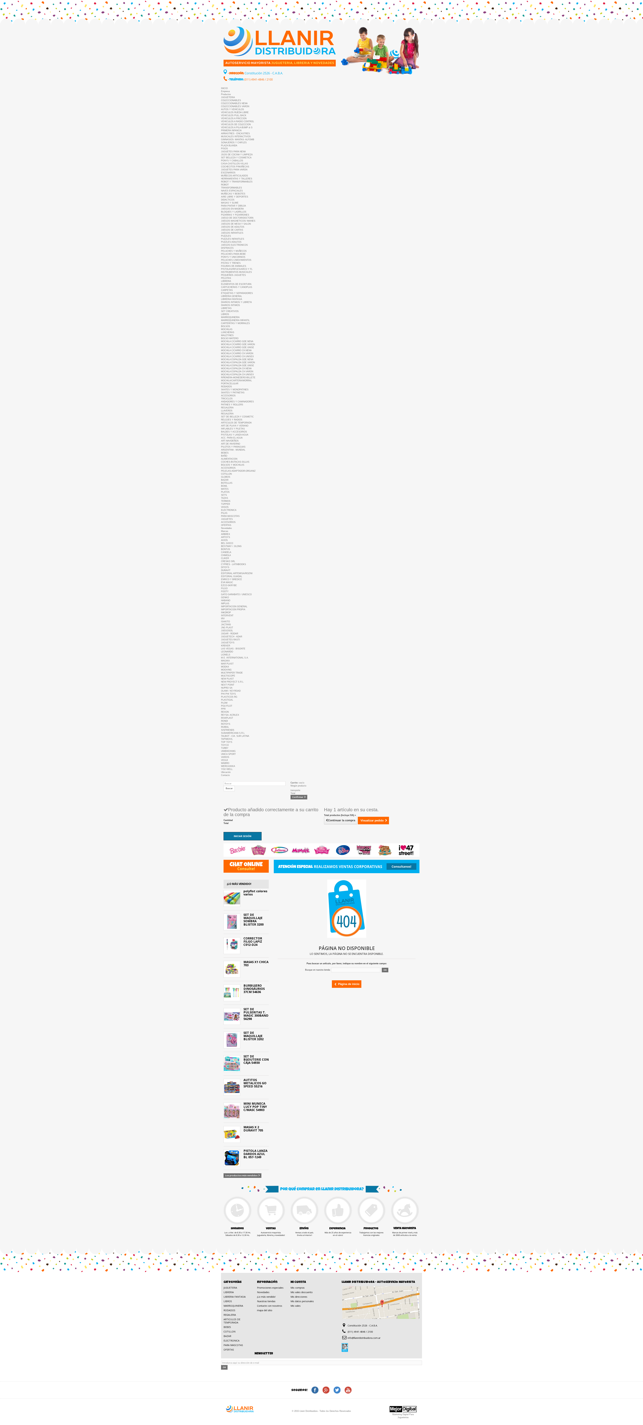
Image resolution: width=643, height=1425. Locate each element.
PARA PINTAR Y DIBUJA (233, 206)
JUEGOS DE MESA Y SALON (236, 224)
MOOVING (226, 669)
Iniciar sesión (242, 836)
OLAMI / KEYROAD (231, 691)
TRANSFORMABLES (231, 187)
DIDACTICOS (227, 200)
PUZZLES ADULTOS (231, 242)
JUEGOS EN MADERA (232, 209)
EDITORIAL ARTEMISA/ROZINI (237, 573)
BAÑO (224, 456)
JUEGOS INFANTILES (232, 233)
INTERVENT (227, 615)
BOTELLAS (226, 483)
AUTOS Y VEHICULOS (232, 109)
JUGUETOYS (227, 642)
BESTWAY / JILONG (231, 546)
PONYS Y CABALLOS (232, 160)
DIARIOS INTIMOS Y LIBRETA (236, 302)
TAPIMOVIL (227, 739)
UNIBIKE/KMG (228, 751)
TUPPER (225, 504)
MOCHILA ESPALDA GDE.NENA (237, 359)
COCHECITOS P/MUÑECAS (235, 166)
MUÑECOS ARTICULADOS (234, 175)
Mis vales (296, 1305)
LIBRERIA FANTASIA (231, 299)
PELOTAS (226, 278)
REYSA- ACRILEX (230, 715)
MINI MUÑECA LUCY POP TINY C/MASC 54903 (255, 1106)
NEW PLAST (227, 679)
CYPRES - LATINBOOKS (233, 564)
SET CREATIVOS (230, 311)
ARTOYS (225, 537)
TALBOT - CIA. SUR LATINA (235, 736)
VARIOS (225, 757)
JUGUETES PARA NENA (233, 151)
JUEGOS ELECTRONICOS (234, 245)
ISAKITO (225, 621)
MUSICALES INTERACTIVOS (236, 136)
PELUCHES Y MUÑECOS (234, 251)
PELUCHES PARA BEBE (233, 254)
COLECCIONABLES (231, 100)
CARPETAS (227, 290)
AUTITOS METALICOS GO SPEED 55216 (254, 1083)
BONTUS (225, 549)
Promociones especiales (270, 1287)
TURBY (224, 748)
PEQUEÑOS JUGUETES (233, 275)
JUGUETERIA (228, 97)
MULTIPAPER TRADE (232, 672)
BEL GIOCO (227, 543)
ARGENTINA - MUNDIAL (233, 450)
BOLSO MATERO (229, 338)
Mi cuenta (298, 1282)
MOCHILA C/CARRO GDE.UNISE (237, 347)
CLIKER (225, 558)
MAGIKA (225, 660)
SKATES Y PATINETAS (232, 392)
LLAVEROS (226, 410)
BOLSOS (225, 326)
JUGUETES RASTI (230, 639)
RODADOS (226, 386)
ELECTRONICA (228, 510)
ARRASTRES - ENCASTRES (235, 133)
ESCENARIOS (228, 172)
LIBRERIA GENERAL (231, 296)
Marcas (224, 531)
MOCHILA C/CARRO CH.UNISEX (237, 356)
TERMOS (225, 501)
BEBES (225, 453)
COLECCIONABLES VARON (235, 106)
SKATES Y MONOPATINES (234, 389)
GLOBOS (225, 477)
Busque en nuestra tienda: (318, 970)
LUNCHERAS (227, 332)
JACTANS (226, 624)
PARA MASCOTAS (230, 516)
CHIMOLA (226, 555)
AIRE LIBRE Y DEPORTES (234, 196)
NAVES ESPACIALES (232, 190)
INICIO (224, 88)
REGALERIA (227, 407)
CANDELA (226, 552)
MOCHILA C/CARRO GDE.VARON (238, 344)
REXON (225, 712)
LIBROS (225, 314)
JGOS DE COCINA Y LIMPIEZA (237, 154)
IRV (223, 618)
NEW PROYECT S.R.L (232, 682)
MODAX (225, 666)
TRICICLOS (227, 398)
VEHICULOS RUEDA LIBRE (235, 112)
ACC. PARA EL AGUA (232, 438)
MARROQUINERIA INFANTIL (235, 320)
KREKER (225, 645)
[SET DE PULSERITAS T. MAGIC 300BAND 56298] (232, 1016)
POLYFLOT (226, 706)
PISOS (224, 148)
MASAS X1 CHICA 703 (255, 963)
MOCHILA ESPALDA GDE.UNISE (237, 365)
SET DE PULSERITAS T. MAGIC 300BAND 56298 (255, 1014)
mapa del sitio (264, 1310)
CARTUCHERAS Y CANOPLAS (236, 287)
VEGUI (224, 760)
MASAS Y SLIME (229, 203)
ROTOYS (225, 724)
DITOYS (225, 567)
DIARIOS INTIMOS (230, 305)
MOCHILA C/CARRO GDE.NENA (237, 341)
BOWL (224, 486)
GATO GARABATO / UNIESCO (236, 594)
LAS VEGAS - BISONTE (233, 648)
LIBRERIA (226, 281)
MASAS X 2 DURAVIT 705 (253, 1128)
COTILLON (226, 474)
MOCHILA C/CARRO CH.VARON (237, 353)
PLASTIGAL (227, 700)
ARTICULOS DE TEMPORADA (236, 422)
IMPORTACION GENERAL (234, 606)
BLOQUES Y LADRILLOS (233, 212)
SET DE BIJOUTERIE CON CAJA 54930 (256, 1059)
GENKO (225, 597)
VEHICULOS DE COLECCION (236, 124)
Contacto (225, 775)
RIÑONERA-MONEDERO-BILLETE (238, 377)
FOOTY (225, 591)
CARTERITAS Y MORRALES (235, 323)
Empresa (225, 91)
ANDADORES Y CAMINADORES (237, 401)
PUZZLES (226, 236)
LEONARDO (227, 651)
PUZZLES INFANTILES (232, 239)
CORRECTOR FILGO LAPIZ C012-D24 (252, 941)
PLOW (224, 703)
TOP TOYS (226, 742)
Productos (226, 94)
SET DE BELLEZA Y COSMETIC (237, 416)
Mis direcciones (299, 1296)
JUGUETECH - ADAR (231, 636)
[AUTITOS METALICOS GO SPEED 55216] (232, 1087)
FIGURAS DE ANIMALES (233, 266)
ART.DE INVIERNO (230, 444)
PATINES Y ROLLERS (232, 404)
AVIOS (224, 540)
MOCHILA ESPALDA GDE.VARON (238, 362)
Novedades (226, 528)
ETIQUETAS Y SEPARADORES (237, 293)
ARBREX (225, 534)
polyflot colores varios (255, 892)
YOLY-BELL (227, 769)
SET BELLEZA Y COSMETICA (236, 157)
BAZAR (224, 480)
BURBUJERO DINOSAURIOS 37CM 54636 (254, 988)
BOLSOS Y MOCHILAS (232, 465)
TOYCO (225, 745)
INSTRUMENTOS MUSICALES (236, 272)
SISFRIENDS (227, 730)
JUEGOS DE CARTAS (232, 230)
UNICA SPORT (228, 754)
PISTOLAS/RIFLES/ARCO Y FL (237, 269)
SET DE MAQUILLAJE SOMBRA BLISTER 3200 (253, 919)
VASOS (225, 507)
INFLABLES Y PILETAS (233, 428)
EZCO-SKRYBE (229, 585)
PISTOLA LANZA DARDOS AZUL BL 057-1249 (255, 1154)
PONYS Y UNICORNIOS (233, 257)
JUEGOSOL (227, 630)
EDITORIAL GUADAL (231, 576)
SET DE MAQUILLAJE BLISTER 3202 (253, 1036)
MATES (225, 489)
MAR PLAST (227, 663)
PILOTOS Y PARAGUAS (233, 447)
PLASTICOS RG (229, 697)
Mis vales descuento (302, 1292)
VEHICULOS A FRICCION (233, 118)
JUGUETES (227, 519)
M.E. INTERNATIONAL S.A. (235, 657)
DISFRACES (227, 248)
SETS (224, 495)
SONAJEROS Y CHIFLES (234, 142)
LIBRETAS (226, 308)
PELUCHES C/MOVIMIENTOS (236, 260)
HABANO (225, 600)
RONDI (224, 721)
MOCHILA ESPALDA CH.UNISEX (237, 374)
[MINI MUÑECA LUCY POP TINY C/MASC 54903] (232, 1110)
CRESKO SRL (228, 561)
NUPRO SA (226, 688)
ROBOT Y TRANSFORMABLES (237, 181)
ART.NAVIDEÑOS (230, 441)
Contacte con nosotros (269, 1305)
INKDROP (226, 612)
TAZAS (224, 498)
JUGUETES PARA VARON (234, 169)
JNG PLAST (227, 627)
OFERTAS (226, 525)
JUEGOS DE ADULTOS (232, 227)
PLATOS (225, 492)
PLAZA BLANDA (229, 145)
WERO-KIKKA (228, 766)
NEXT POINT (227, 685)
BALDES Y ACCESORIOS (234, 431)
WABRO (225, 763)
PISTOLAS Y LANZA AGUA (234, 434)
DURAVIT (225, 570)
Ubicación (226, 772)
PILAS (224, 513)
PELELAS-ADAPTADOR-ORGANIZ (238, 471)
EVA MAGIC (227, 582)
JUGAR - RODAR (229, 633)
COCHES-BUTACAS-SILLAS (235, 462)
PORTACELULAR (229, 383)
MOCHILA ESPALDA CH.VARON (237, 371)
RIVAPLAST (227, 718)
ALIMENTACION (229, 459)
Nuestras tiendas (266, 1301)
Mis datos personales (302, 1301)
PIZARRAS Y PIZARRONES (235, 215)
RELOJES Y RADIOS (231, 419)
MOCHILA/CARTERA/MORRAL (236, 380)
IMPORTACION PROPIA (233, 609)
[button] (238, 850)
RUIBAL (225, 727)
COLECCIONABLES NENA (234, 103)
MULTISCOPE (228, 676)
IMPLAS (225, 603)
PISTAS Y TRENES (231, 263)
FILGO (224, 588)
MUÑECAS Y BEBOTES (233, 193)
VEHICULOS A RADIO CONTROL (237, 121)
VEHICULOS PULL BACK (233, 115)
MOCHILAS (226, 329)
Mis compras (298, 1287)
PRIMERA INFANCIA (231, 130)
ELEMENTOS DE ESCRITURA (236, 284)
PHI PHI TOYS (228, 694)
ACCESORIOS (228, 395)
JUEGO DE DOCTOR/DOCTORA (237, 218)
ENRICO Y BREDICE (231, 579)
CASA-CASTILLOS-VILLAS (234, 163)
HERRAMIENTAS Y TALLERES (236, 178)
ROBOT (225, 184)
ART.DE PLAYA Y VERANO (234, 425)
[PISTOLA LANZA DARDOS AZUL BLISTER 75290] (232, 1158)
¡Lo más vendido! (239, 884)
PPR (223, 709)
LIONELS (225, 654)
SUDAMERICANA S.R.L (233, 733)
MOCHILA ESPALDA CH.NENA (236, 368)
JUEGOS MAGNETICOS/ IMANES (238, 221)
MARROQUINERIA (230, 317)
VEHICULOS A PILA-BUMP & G (237, 127)
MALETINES (227, 335)
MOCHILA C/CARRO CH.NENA (236, 350)
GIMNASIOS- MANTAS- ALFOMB (237, 139)
